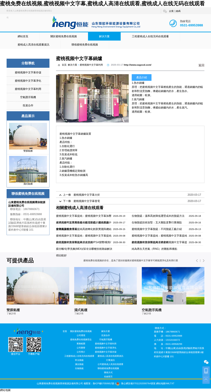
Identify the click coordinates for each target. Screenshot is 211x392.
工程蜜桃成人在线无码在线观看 (150, 36)
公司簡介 (81, 352)
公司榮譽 (81, 348)
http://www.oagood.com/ (137, 64)
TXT (172, 383)
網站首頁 (23, 36)
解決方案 (104, 36)
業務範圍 (81, 343)
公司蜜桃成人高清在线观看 (110, 364)
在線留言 (108, 376)
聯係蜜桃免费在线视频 (85, 44)
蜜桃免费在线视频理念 (81, 339)
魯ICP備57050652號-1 (104, 383)
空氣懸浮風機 (28, 97)
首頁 (64, 64)
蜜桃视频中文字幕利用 (28, 89)
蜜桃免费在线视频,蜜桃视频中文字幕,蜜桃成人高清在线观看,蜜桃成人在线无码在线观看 (102, 3)
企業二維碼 (175, 11)
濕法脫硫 (79, 364)
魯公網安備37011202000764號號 (138, 383)
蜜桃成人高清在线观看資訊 (33, 44)
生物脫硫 (79, 368)
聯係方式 (108, 372)
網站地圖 (160, 383)
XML (167, 383)
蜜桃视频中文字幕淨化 (28, 80)
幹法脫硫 (79, 360)
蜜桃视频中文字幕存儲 (28, 72)
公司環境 (81, 335)
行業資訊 (110, 360)
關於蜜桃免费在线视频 (63, 36)
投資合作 (28, 105)
